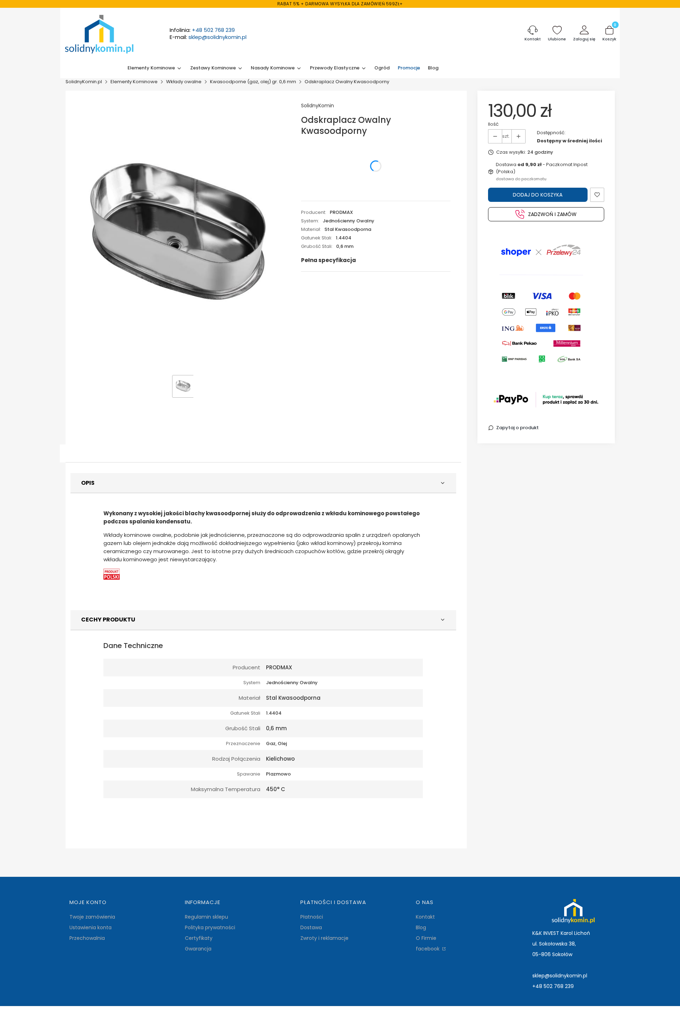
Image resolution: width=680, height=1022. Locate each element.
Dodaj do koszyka (537, 194)
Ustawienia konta (90, 927)
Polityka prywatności (210, 927)
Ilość (493, 124)
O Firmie (426, 938)
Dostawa (311, 927)
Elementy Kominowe (134, 81)
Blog (421, 927)
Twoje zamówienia (92, 916)
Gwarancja (198, 948)
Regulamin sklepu (206, 916)
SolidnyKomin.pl (84, 81)
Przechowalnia (87, 938)
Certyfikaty (198, 938)
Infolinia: (202, 30)
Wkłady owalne (184, 81)
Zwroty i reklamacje (324, 938)
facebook (428, 948)
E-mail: (208, 37)
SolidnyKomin (317, 105)
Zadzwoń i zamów (552, 214)
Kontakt (425, 916)
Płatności (311, 916)
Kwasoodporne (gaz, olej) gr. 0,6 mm (253, 81)
